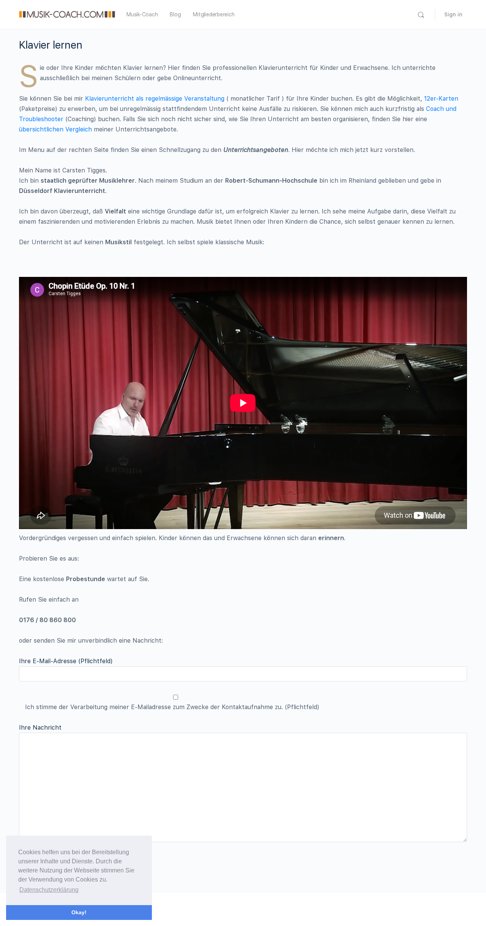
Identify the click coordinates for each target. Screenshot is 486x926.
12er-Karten (441, 98)
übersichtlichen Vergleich (55, 129)
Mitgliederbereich (213, 14)
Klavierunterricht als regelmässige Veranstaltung (154, 98)
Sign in (453, 14)
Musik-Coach (142, 14)
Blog (175, 14)
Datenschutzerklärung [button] (49, 889)
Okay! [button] (79, 912)
